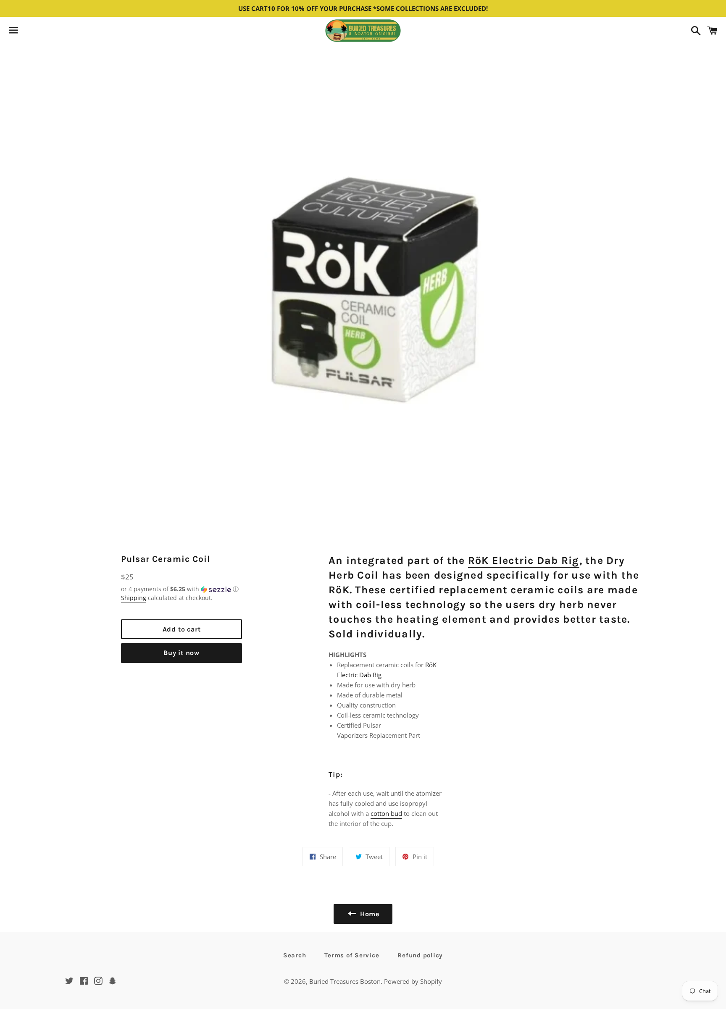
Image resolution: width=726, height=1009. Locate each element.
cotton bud (386, 813)
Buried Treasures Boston (345, 981)
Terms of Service (351, 955)
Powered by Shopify (413, 981)
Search (294, 955)
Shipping (133, 598)
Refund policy (420, 955)
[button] (181, 589)
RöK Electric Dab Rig (523, 560)
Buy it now (181, 653)
